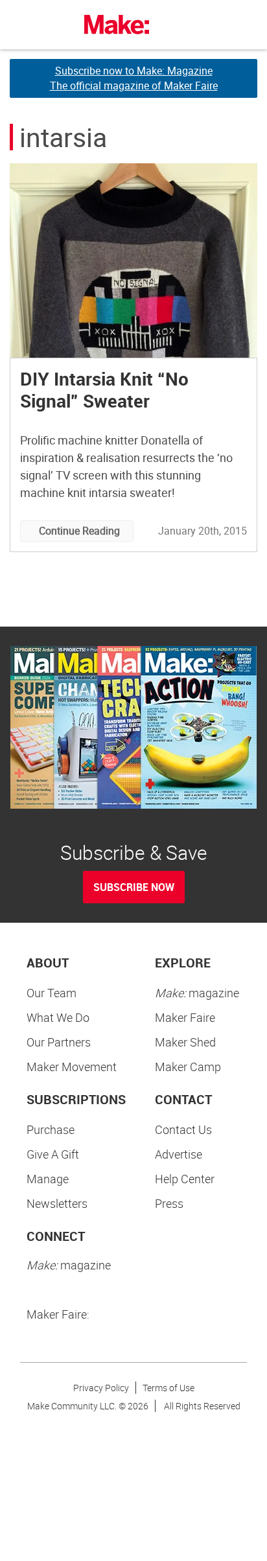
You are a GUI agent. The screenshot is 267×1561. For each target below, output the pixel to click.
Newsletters (57, 1203)
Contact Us (183, 1129)
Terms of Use (168, 1388)
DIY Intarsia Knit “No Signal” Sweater (104, 389)
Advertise (178, 1154)
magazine (197, 992)
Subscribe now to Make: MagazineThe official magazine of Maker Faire (134, 78)
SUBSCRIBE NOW (133, 887)
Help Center (185, 1178)
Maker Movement (72, 1066)
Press (169, 1203)
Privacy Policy (101, 1388)
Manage (48, 1178)
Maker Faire (185, 1017)
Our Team (51, 992)
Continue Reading (79, 531)
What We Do (58, 1017)
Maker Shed (185, 1042)
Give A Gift (53, 1154)
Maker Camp (188, 1066)
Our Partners (59, 1042)
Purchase (51, 1129)
